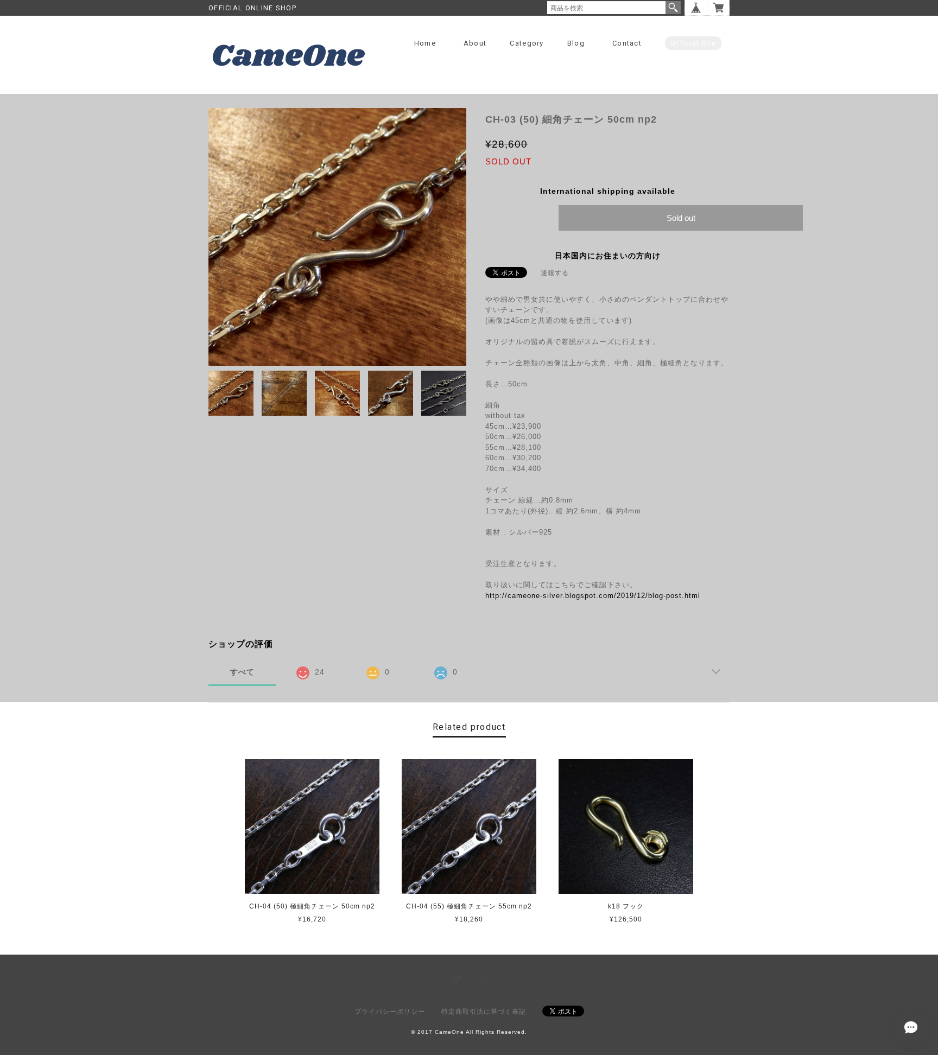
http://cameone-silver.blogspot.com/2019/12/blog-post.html (592, 596)
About (475, 43)
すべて (242, 672)
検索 (673, 7)
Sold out (681, 218)
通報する (555, 273)
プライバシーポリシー (389, 1011)
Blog (576, 43)
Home (425, 43)
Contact (627, 43)
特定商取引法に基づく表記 (483, 1011)
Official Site (693, 43)
